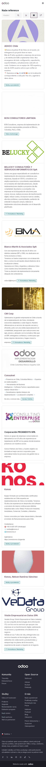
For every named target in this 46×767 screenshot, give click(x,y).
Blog (26, 714)
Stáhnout (28, 678)
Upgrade (5, 704)
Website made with (20, 764)
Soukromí (28, 723)
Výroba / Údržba (27, 399)
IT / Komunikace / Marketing (14, 214)
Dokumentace (7, 681)
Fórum (4, 683)
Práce (27, 705)
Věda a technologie (12, 134)
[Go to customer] (23, 31)
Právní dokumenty (31, 721)
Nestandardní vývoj (9, 707)
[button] (43, 3)
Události (28, 709)
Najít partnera (7, 717)
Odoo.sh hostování (9, 698)
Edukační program (8, 709)
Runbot (27, 685)
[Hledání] (18, 15)
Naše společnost (31, 698)
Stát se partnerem (8, 720)
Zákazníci (28, 717)
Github (27, 682)
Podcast (28, 712)
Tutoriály (5, 678)
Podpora (5, 702)
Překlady (28, 687)
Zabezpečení (30, 726)
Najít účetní (6, 713)
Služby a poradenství (12, 85)
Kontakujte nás (30, 703)
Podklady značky (31, 700)
